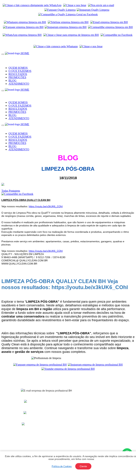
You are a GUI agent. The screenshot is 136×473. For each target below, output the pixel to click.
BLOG (12, 80)
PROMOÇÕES (17, 77)
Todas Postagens (10, 190)
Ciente (83, 466)
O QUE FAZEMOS (19, 70)
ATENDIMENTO (18, 83)
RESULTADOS (17, 74)
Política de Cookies (62, 466)
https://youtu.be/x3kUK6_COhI (46, 206)
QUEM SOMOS (18, 67)
